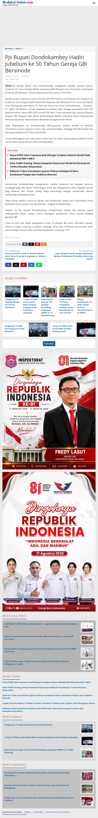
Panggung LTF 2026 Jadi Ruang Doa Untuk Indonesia (14, 329)
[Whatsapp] (39, 265)
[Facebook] (25, 244)
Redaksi (27, 812)
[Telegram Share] (31, 265)
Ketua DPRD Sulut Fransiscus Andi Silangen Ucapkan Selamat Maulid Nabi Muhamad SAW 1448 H (46, 682)
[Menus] (94, 3)
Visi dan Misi (38, 812)
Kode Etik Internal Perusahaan (57, 812)
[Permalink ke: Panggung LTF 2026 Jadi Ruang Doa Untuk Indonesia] (13, 291)
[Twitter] (31, 244)
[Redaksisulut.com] (19, 3)
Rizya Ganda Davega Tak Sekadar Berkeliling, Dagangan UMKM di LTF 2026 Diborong (47, 307)
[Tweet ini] (16, 265)
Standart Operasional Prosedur (14, 814)
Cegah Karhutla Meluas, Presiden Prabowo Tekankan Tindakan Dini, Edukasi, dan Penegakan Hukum (48, 703)
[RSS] (44, 244)
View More (49, 343)
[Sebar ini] (8, 265)
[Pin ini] (23, 265)
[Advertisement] (49, 25)
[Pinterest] (37, 244)
